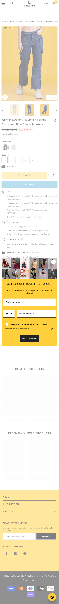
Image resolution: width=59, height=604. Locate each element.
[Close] (53, 262)
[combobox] (9, 314)
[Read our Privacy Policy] (52, 329)
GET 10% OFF (29, 338)
